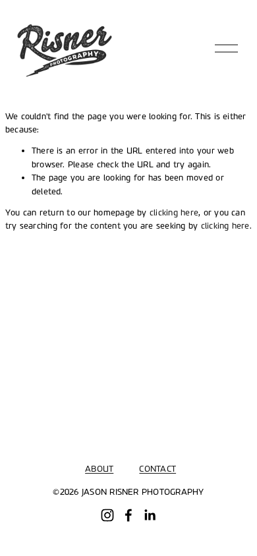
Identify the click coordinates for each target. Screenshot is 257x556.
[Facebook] (128, 515)
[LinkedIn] (149, 515)
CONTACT (157, 469)
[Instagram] (107, 515)
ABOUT (99, 469)
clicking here (174, 213)
